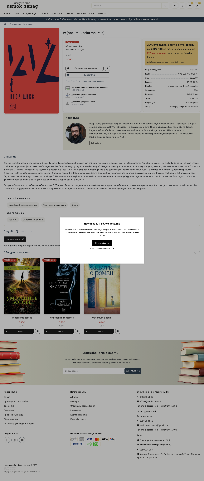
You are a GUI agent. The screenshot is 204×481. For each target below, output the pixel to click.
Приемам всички (102, 243)
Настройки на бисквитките (102, 248)
